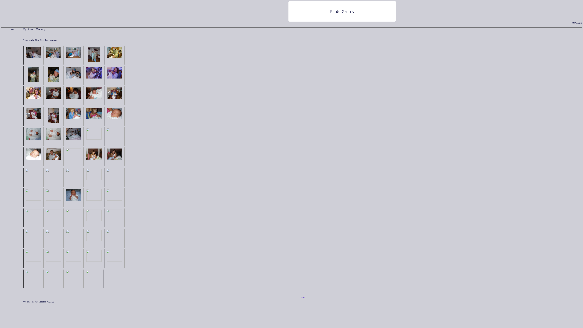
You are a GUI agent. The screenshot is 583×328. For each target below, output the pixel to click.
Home (302, 297)
